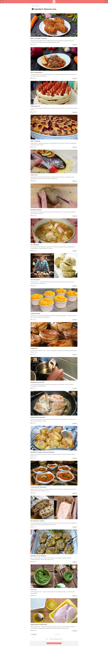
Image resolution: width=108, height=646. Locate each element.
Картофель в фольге (36, 209)
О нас (47, 639)
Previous (34, 634)
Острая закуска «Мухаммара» (39, 487)
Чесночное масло (35, 279)
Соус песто (34, 589)
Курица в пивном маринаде (38, 417)
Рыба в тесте (34, 175)
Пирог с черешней (35, 141)
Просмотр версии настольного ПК (54, 643)
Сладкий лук (34, 348)
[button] (1, 1)
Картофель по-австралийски (38, 555)
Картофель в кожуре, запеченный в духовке (42, 452)
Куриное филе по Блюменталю (39, 624)
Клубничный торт (35, 106)
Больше (74, 44)
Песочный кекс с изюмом (37, 520)
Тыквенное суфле (35, 313)
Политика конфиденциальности (55, 639)
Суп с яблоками (35, 244)
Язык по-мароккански (36, 72)
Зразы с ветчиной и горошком (39, 38)
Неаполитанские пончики (37, 382)
